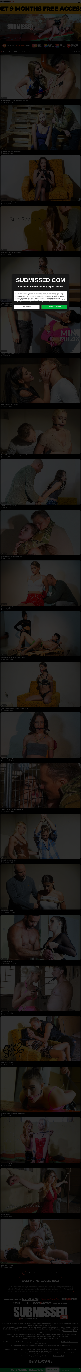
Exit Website (27, 307)
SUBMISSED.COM (40, 280)
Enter (54, 307)
